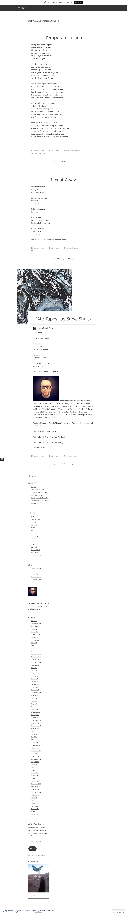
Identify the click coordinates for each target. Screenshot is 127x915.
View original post (39, 447)
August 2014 (35, 729)
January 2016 (35, 682)
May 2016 (34, 673)
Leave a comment (39, 153)
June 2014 (34, 734)
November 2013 (36, 753)
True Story (34, 553)
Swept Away (63, 180)
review (33, 544)
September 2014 (36, 726)
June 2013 (34, 767)
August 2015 (35, 695)
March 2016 (34, 679)
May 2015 (34, 704)
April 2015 (34, 706)
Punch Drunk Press (45, 328)
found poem (76, 151)
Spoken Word (35, 550)
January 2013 (35, 781)
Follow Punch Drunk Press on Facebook (49, 437)
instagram (84, 423)
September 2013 (36, 759)
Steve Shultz (55, 151)
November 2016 (36, 657)
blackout (69, 151)
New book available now (39, 492)
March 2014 (34, 742)
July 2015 (34, 698)
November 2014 (36, 720)
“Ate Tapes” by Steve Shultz (63, 319)
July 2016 (34, 668)
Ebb (32, 530)
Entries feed (35, 574)
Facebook (76, 423)
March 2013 (34, 776)
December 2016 (36, 654)
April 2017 (34, 651)
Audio (33, 516)
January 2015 (35, 715)
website (39, 426)
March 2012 (35, 809)
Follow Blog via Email (36, 824)
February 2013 (35, 778)
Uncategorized (36, 555)
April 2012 (34, 806)
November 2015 (36, 687)
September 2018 (36, 624)
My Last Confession (37, 489)
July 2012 (34, 798)
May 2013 (34, 770)
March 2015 (34, 709)
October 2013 (35, 756)
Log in (33, 571)
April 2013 (34, 773)
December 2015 (36, 684)
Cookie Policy (38, 912)
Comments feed (36, 577)
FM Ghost (22, 8)
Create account (36, 569)
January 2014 (35, 748)
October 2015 (35, 690)
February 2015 (35, 712)
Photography (35, 536)
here (53, 417)
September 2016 (36, 662)
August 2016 (35, 665)
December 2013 (36, 751)
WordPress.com (36, 580)
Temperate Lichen (63, 37)
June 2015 (34, 701)
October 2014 (35, 723)
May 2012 (34, 803)
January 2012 (35, 814)
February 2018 (35, 635)
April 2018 (34, 632)
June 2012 (34, 800)
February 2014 (35, 745)
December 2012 (36, 784)
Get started (78, 2)
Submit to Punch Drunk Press (45, 431)
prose (33, 541)
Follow (32, 848)
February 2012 (35, 811)
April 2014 (34, 740)
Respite (33, 487)
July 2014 (34, 731)
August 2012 (35, 795)
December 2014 (36, 717)
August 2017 (35, 640)
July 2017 (34, 643)
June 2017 (34, 646)
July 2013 (34, 764)
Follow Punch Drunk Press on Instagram (49, 443)
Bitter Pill (34, 522)
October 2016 (35, 659)
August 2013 (35, 762)
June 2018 (34, 629)
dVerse (33, 528)
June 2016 (34, 670)
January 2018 (35, 637)
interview (34, 533)
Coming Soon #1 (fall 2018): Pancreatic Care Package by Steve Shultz (40, 500)
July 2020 (34, 621)
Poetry (33, 539)
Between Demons (37, 519)
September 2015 (36, 693)
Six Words (34, 547)
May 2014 (34, 737)
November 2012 (36, 787)
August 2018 (35, 626)
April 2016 (34, 676)
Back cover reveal (37, 495)
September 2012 (36, 792)
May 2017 (34, 648)
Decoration (34, 525)
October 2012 (35, 789)
